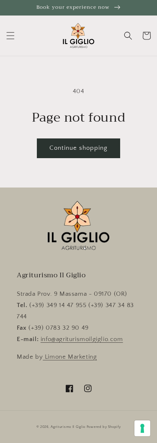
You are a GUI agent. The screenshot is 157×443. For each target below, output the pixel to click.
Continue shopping (78, 147)
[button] (10, 35)
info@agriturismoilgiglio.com (82, 339)
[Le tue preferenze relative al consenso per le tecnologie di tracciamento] (142, 428)
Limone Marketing (70, 356)
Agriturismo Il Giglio (68, 427)
